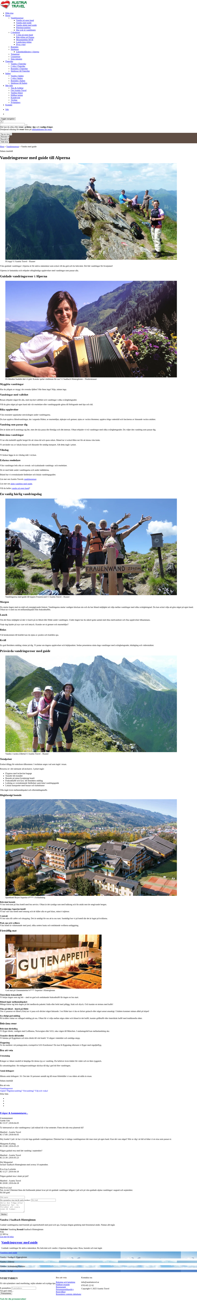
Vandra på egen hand (25, 20)
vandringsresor (30, 479)
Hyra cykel (20, 44)
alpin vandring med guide (21, 484)
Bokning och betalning (65, 1282)
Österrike (9, 61)
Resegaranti (61, 1287)
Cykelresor (15, 32)
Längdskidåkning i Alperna (27, 52)
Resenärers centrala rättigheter (68, 1294)
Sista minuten (16, 59)
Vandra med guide (23, 23)
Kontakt (8, 105)
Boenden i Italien (18, 81)
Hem (2, 146)
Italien (8, 73)
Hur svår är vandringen (26, 30)
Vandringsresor (17, 18)
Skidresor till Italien (19, 83)
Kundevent (15, 97)
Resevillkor (61, 1292)
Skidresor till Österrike (20, 71)
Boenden (14, 47)
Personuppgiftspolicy (65, 1289)
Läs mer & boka (7, 1237)
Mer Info (9, 85)
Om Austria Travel (18, 90)
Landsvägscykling (23, 42)
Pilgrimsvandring (23, 27)
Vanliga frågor (17, 93)
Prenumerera (6, 1294)
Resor (7, 15)
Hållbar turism (17, 95)
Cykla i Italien (17, 78)
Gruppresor (15, 56)
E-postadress (5, 1288)
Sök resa (4, 142)
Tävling (14, 100)
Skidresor (15, 49)
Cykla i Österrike (18, 66)
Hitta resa (9, 13)
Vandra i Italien (17, 76)
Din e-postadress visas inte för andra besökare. (15, 1200)
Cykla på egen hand (24, 35)
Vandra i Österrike (18, 64)
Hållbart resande (63, 1284)
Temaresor (15, 54)
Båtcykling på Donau (25, 37)
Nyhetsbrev (16, 102)
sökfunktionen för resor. (42, 129)
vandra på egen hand (20, 488)
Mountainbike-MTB (24, 40)
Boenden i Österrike (19, 68)
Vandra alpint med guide (26, 25)
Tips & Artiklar (17, 88)
